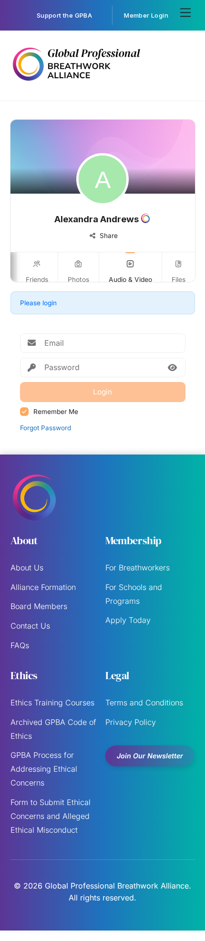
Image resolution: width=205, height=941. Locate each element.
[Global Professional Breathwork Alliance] (76, 83)
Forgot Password (45, 428)
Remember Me (55, 411)
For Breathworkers (137, 567)
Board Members (38, 606)
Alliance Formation (43, 587)
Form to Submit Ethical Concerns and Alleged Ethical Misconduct (50, 816)
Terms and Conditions (144, 702)
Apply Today (128, 620)
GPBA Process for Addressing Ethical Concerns (43, 768)
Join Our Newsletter (150, 756)
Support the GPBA (64, 15)
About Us (26, 567)
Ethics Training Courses (52, 702)
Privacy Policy (130, 722)
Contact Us (30, 626)
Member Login (146, 15)
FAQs (19, 645)
